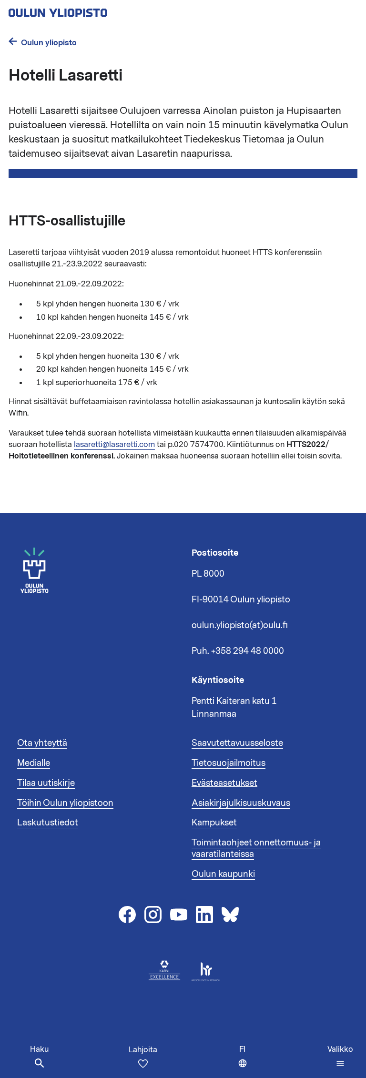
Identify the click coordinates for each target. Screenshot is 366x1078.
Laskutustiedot (47, 822)
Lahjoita (143, 1050)
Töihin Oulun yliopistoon (65, 803)
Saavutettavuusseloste (237, 743)
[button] (340, 1056)
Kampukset (214, 822)
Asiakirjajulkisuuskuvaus (241, 803)
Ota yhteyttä (42, 743)
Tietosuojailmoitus (228, 763)
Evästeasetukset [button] (224, 783)
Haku (39, 1049)
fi (245, 1061)
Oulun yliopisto (49, 42)
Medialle (33, 763)
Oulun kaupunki (223, 874)
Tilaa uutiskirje (46, 783)
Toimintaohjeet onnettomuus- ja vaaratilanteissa (256, 848)
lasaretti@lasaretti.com (114, 444)
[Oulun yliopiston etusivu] (89, 10)
